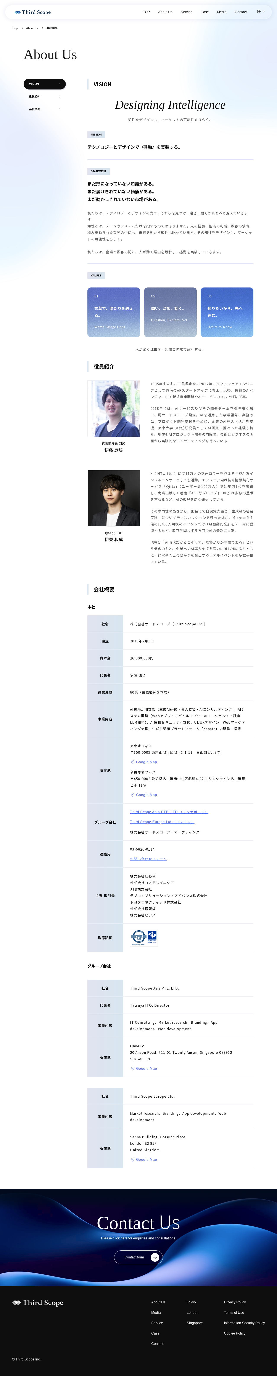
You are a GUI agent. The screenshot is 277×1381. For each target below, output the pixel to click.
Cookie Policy (234, 1333)
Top (15, 28)
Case (205, 12)
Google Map (146, 762)
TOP (146, 12)
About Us (165, 12)
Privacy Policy (235, 1302)
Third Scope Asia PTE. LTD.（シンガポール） (169, 812)
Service (186, 12)
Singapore (195, 1323)
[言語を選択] (261, 11)
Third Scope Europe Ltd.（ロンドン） (162, 822)
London (192, 1312)
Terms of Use (234, 1312)
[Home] (33, 12)
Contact (241, 12)
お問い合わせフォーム (148, 859)
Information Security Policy (244, 1323)
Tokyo (191, 1302)
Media (222, 12)
